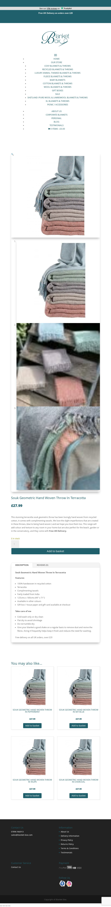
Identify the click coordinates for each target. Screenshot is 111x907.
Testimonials (66, 852)
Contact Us (16, 867)
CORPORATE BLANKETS (56, 114)
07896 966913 (17, 831)
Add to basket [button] (32, 725)
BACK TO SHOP (55, 650)
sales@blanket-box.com (21, 835)
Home (56, 58)
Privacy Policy (67, 840)
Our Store (56, 62)
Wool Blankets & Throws (57, 87)
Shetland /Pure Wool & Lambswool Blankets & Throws (57, 97)
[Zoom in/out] (1, 905)
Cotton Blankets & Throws (57, 83)
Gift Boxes (57, 90)
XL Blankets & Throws (57, 101)
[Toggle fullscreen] (4, 905)
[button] (12, 154)
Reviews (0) (42, 565)
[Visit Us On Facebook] (62, 886)
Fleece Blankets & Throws (57, 76)
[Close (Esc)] (9, 905)
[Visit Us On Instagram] (69, 886)
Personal (56, 118)
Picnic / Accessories (57, 104)
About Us (57, 111)
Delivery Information (70, 836)
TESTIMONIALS (56, 125)
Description (22, 565)
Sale (57, 94)
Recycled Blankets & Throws (57, 69)
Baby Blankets (57, 80)
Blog (56, 121)
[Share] (6, 905)
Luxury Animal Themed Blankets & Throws (57, 72)
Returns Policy (67, 844)
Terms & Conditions (70, 848)
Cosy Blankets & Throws (57, 65)
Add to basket (55, 551)
